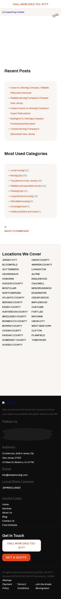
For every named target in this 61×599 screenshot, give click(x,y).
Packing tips (16, 191)
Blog (4, 517)
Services (6, 508)
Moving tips (16, 175)
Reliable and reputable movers (26, 186)
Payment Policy (7, 586)
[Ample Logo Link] (9, 404)
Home (15, 26)
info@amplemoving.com (15, 475)
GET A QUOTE (16, 557)
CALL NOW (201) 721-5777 (30, 4)
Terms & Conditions (23, 586)
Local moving (17, 170)
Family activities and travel (24, 211)
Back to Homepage (16, 231)
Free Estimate (9, 525)
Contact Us (8, 521)
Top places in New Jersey (23, 180)
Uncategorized (18, 206)
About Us (7, 512)
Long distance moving (21, 196)
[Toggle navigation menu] (55, 15)
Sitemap (6, 580)
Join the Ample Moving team (43, 586)
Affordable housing (20, 201)
